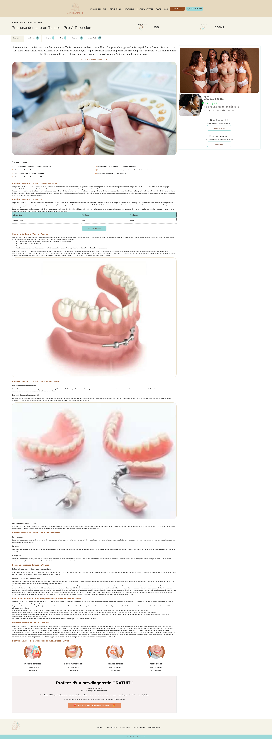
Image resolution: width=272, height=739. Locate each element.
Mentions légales (125, 727)
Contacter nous (112, 727)
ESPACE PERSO (178, 9)
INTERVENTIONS (115, 9)
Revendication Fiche (154, 727)
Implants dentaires (32, 664)
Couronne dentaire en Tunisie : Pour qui (29, 173)
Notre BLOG (100, 727)
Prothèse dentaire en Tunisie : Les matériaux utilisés (116, 166)
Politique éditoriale (139, 727)
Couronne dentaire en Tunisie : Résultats (112, 173)
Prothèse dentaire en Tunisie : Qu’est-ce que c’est (33, 166)
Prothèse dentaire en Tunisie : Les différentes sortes (34, 177)
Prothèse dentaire (115, 664)
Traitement (29, 22)
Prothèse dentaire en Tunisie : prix (27, 170)
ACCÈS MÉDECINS (195, 9)
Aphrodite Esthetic (18, 22)
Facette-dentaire (156, 664)
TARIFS (158, 9)
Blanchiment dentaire (74, 664)
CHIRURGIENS (128, 9)
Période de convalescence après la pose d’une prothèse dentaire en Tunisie (125, 170)
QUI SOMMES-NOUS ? (98, 9)
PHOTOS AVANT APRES (145, 9)
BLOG (166, 9)
